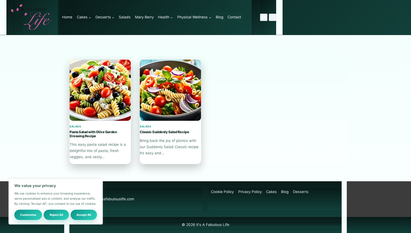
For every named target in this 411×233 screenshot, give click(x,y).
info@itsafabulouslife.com (112, 199)
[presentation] (100, 90)
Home (67, 17)
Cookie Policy (222, 192)
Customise (28, 215)
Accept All (83, 215)
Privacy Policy (250, 192)
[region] (56, 201)
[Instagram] (272, 17)
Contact (234, 17)
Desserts (300, 192)
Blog (219, 17)
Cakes (271, 192)
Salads (125, 17)
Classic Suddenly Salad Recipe (164, 132)
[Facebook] (263, 17)
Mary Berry (144, 17)
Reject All (56, 215)
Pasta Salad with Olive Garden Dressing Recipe (93, 134)
